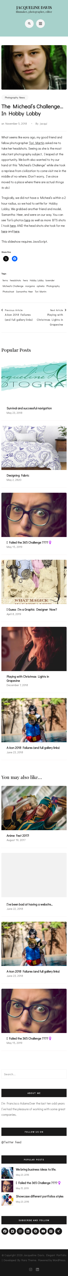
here (27, 220)
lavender (50, 280)
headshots (15, 280)
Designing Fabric (18, 475)
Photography (53, 286)
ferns (5, 280)
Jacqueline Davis (34, 7)
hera (25, 280)
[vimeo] (50, 1231)
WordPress (59, 1260)
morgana (30, 286)
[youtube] (43, 1231)
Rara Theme (28, 1260)
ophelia (40, 286)
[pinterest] (35, 1231)
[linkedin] (27, 1231)
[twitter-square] (12, 1231)
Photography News (15, 97)
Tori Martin (36, 143)
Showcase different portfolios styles (39, 1196)
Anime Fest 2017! (18, 836)
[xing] (58, 1231)
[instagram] (20, 1231)
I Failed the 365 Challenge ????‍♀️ (29, 542)
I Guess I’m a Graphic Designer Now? (32, 609)
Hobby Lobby (37, 280)
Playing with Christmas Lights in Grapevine (28, 678)
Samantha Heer (24, 291)
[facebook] (4, 1231)
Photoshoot (8, 291)
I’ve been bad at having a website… (30, 904)
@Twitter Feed (11, 1142)
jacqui (43, 123)
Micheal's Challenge (13, 286)
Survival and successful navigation (29, 408)
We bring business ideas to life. (36, 1169)
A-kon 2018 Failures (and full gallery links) (33, 748)
